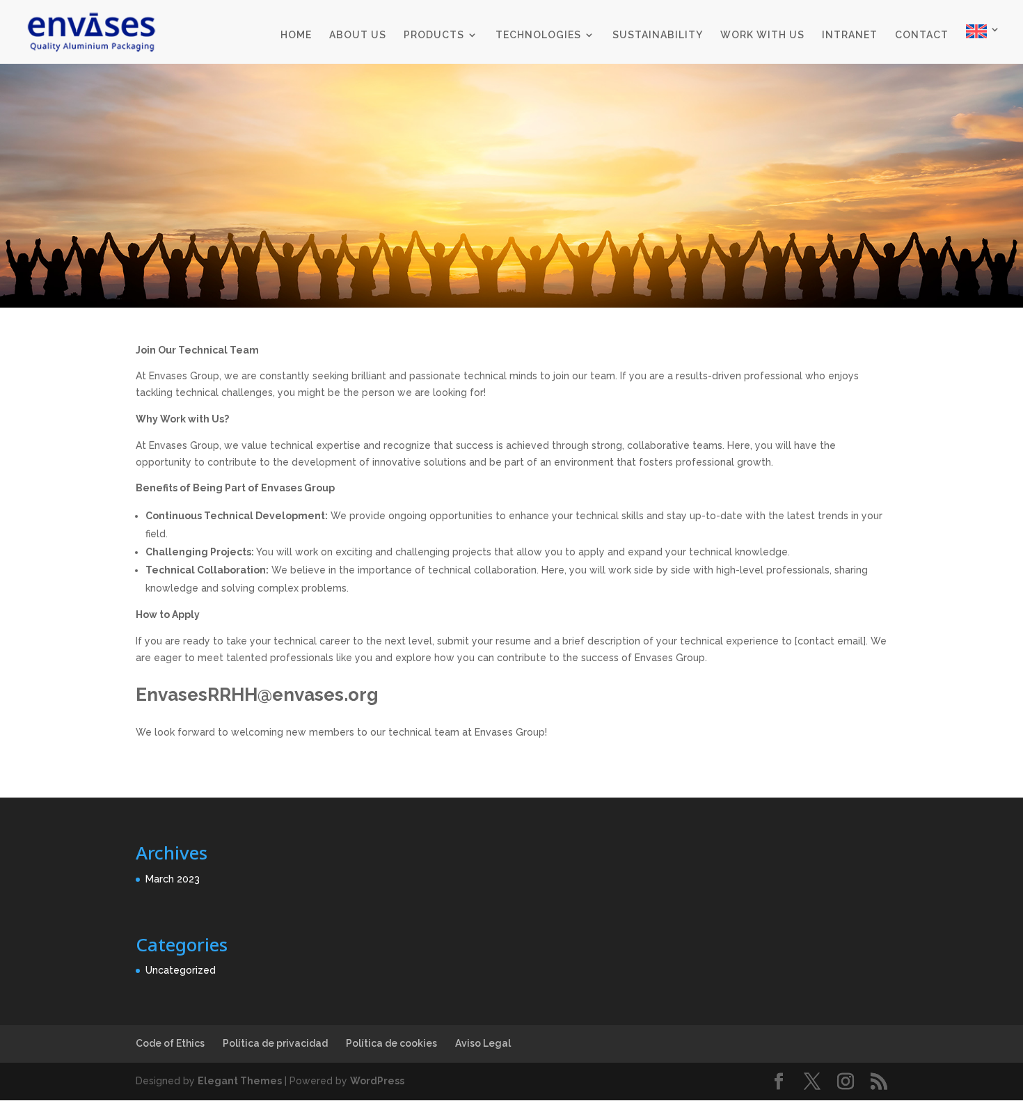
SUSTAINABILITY (657, 35)
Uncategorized (180, 970)
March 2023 (172, 879)
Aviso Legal (483, 1043)
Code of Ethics (170, 1043)
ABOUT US (357, 35)
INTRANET (850, 35)
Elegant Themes (240, 1080)
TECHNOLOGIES (538, 35)
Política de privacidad (275, 1043)
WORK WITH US (762, 35)
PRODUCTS (434, 35)
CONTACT (922, 35)
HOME (296, 35)
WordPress (377, 1080)
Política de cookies (391, 1043)
